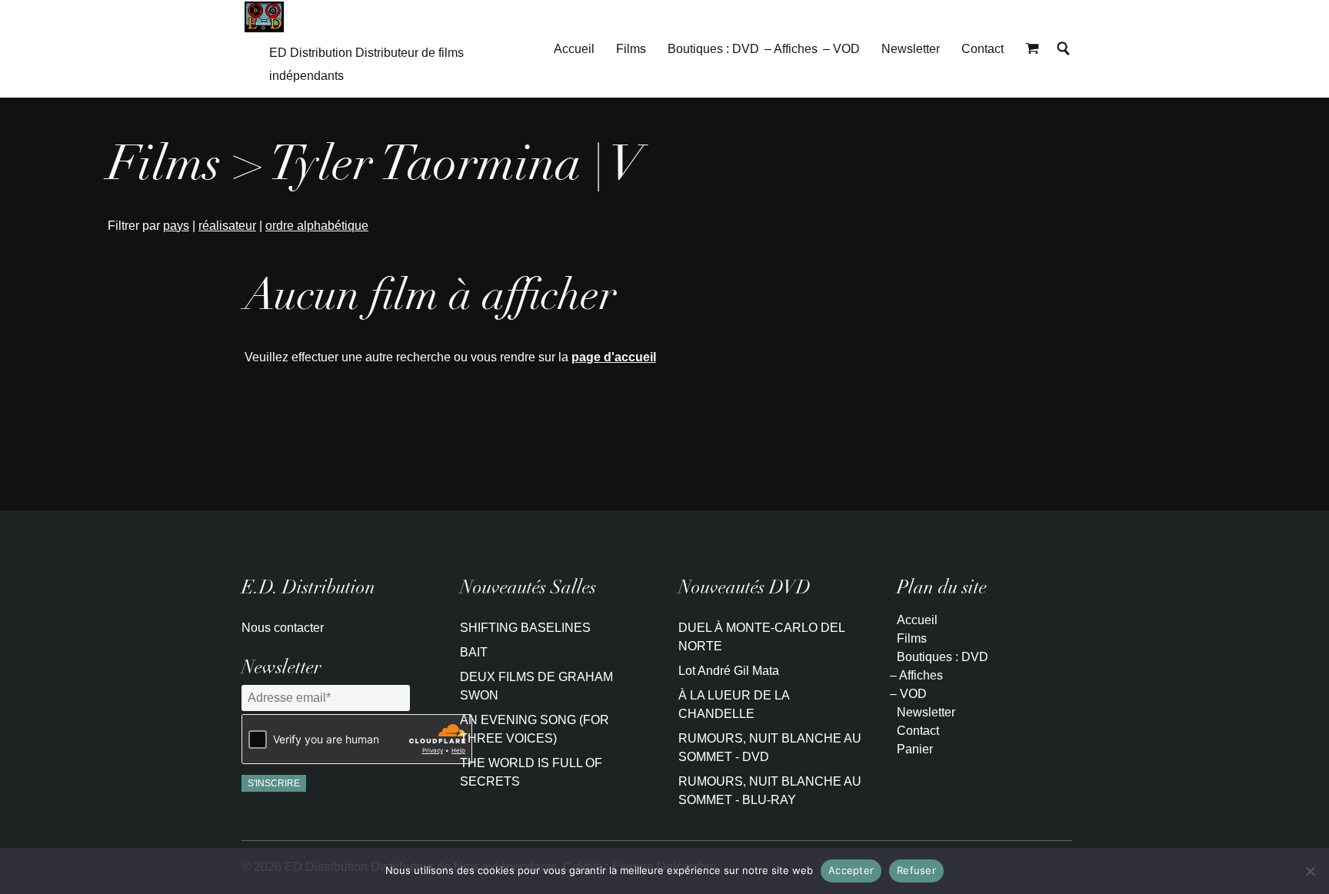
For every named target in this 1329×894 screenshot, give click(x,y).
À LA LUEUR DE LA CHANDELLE (733, 704)
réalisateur (227, 225)
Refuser (916, 870)
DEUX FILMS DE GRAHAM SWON (536, 686)
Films (631, 48)
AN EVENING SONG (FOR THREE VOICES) (534, 729)
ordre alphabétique (316, 225)
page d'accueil (613, 357)
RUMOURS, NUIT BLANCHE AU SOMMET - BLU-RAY (769, 790)
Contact (982, 48)
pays (176, 225)
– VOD (841, 48)
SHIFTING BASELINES (525, 627)
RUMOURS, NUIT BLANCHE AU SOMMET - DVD (769, 747)
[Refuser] (1309, 871)
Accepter (851, 870)
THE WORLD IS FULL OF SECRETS (531, 772)
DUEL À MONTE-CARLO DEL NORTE (761, 637)
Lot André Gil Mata (728, 670)
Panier (915, 749)
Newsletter (910, 48)
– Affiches (791, 48)
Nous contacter (282, 627)
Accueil (574, 48)
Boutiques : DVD (713, 48)
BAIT (474, 652)
